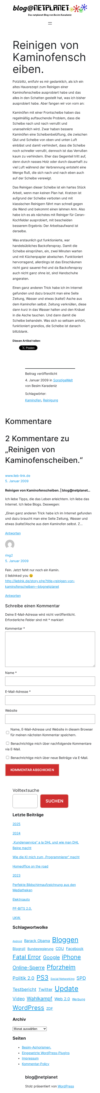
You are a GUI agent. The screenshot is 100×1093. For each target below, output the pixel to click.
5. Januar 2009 (17, 481)
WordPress (28, 1007)
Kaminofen (33, 400)
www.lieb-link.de (17, 476)
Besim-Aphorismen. (36, 1047)
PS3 (42, 977)
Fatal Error (27, 956)
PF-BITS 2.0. (22, 908)
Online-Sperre (29, 967)
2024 (16, 833)
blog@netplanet (41, 1077)
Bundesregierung (40, 949)
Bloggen (65, 940)
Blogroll (19, 949)
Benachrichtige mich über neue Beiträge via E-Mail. (49, 758)
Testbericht (24, 989)
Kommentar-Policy (35, 1064)
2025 (16, 824)
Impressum (30, 1058)
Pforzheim (61, 967)
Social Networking (62, 978)
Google (51, 957)
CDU (60, 948)
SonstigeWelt (63, 380)
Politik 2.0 (23, 978)
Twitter (45, 989)
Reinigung (50, 400)
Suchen (54, 801)
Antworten (13, 533)
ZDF (49, 1009)
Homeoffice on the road (30, 866)
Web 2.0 (62, 998)
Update (66, 988)
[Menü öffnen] (50, 23)
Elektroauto (21, 899)
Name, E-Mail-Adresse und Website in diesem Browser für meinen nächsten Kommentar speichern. (51, 732)
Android (17, 941)
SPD (81, 978)
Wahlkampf (39, 998)
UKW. (17, 918)
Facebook (74, 948)
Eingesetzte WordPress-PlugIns (46, 1053)
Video (19, 998)
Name (11, 673)
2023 (16, 875)
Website (11, 710)
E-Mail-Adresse (18, 691)
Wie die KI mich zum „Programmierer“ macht (46, 857)
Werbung (78, 999)
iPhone (71, 956)
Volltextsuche (26, 790)
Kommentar (15, 628)
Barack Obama (37, 940)
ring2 (9, 555)
